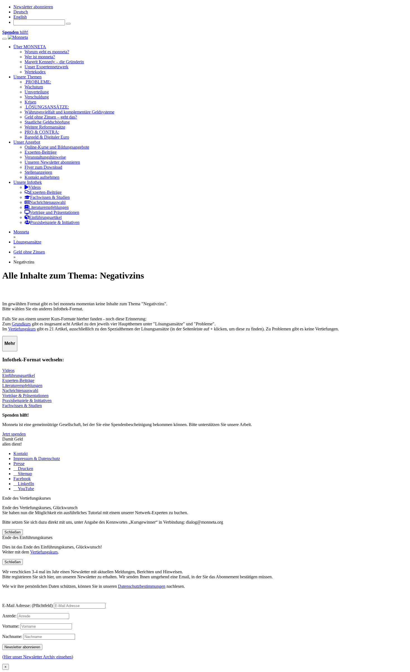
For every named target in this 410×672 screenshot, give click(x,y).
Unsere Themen (27, 76)
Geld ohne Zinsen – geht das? (51, 117)
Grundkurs (21, 324)
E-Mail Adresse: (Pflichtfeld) (27, 605)
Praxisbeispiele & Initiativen (27, 400)
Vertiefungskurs (22, 329)
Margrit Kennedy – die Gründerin (54, 61)
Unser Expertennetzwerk (46, 66)
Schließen (12, 532)
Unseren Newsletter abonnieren (52, 162)
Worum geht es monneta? (47, 51)
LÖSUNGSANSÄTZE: (47, 107)
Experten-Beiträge (41, 152)
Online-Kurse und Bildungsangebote (57, 147)
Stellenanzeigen (38, 172)
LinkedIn (25, 483)
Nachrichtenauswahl (20, 390)
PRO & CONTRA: (42, 132)
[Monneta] (18, 37)
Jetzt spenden (14, 434)
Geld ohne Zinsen (29, 252)
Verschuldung (37, 97)
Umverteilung (37, 92)
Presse (19, 463)
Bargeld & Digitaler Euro (47, 137)
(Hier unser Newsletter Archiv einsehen (37, 656)
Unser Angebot (26, 142)
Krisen (30, 102)
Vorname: (10, 626)
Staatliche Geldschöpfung (47, 122)
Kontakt (20, 453)
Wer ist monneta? (40, 56)
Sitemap (24, 473)
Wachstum (34, 86)
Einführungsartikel (18, 375)
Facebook (22, 478)
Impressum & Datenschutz (36, 458)
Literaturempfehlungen (22, 385)
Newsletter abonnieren (33, 6)
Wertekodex (35, 71)
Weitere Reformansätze (45, 127)
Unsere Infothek (27, 182)
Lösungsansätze (27, 242)
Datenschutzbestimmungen (141, 586)
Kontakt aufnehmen (42, 177)
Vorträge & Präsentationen (25, 395)
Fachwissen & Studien (22, 405)
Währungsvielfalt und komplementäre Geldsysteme (69, 112)
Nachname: (12, 636)
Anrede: (9, 615)
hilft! (15, 32)
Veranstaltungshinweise (45, 157)
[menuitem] (20, 11)
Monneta (21, 231)
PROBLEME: (38, 81)
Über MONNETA (29, 46)
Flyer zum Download (43, 167)
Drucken (25, 468)
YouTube (25, 488)
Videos (8, 370)
